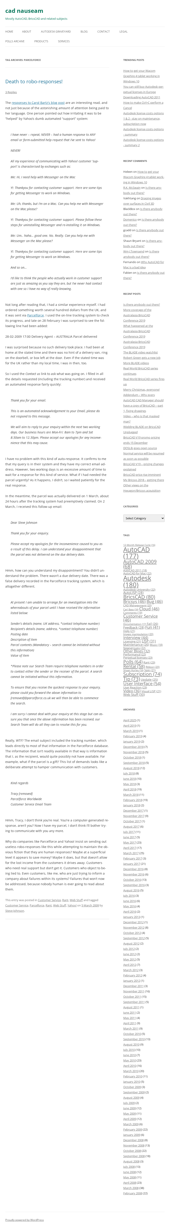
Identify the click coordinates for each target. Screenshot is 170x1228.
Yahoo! (72, 905)
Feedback (133, 627)
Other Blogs (136, 651)
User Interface (142, 684)
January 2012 (131, 981)
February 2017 (132, 858)
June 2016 (129, 901)
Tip (131, 678)
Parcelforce (35, 315)
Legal (124, 31)
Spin (150, 670)
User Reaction (135, 687)
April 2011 (129, 1023)
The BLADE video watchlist (140, 352)
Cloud (149, 608)
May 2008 (129, 1177)
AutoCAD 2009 (140, 564)
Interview (135, 637)
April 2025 (129, 720)
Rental (134, 666)
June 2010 (129, 1055)
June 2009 (129, 1108)
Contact (103, 31)
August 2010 (131, 1044)
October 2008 (132, 1151)
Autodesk (137, 581)
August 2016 (131, 890)
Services (64, 41)
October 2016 (132, 880)
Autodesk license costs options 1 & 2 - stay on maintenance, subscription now (143, 118)
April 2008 (129, 1183)
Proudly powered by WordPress (24, 1220)
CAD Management (137, 605)
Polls (133, 661)
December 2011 (133, 986)
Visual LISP (151, 691)
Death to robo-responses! (34, 81)
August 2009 (131, 1098)
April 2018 (129, 789)
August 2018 (131, 768)
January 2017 (131, 864)
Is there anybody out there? (141, 305)
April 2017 (129, 848)
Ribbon (153, 667)
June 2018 (129, 779)
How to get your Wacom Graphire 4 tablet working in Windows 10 (141, 76)
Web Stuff (76, 900)
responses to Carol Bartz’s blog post (38, 103)
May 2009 (129, 1113)
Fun (152, 627)
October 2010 (132, 1034)
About (26, 31)
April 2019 (129, 725)
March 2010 (131, 1071)
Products (41, 41)
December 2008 (133, 1140)
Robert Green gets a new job (141, 358)
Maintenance (136, 644)
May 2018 (129, 784)
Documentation (134, 624)
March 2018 (131, 795)
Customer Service (49, 900)
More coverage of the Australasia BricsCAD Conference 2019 (137, 315)
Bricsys (134, 601)
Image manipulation (138, 634)
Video (132, 690)
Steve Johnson (14, 911)
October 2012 (132, 933)
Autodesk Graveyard (56, 31)
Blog (84, 31)
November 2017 (133, 816)
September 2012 (134, 938)
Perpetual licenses (138, 658)
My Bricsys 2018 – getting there (143, 480)
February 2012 (132, 975)
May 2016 (129, 906)
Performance (134, 654)
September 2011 (134, 1002)
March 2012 (131, 970)
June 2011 (129, 1013)
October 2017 (132, 821)
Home (9, 31)
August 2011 (131, 1007)
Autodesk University (139, 590)
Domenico (130, 219)
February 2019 (132, 736)
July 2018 (129, 773)
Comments (132, 612)
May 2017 (129, 842)
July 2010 (129, 1050)
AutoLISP (133, 592)
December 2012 (133, 922)
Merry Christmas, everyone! (141, 390)
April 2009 (129, 1119)
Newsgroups (134, 648)
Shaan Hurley (133, 670)
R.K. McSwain (132, 188)
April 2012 (129, 965)
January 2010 (131, 1082)
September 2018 (134, 763)
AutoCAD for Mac (137, 573)
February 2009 (132, 1129)
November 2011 (133, 991)
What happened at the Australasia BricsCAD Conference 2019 (138, 331)
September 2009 (134, 1092)
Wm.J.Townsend (133, 251)
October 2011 (132, 997)
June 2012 (129, 954)
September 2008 (134, 1156)
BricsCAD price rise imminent (142, 475)
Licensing (132, 641)
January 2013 (131, 917)
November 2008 (133, 1145)
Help (129, 631)
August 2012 (131, 943)
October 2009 (132, 1087)
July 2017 (129, 832)
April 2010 (129, 1066)
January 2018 (131, 805)
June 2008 (129, 1172)
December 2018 (133, 747)
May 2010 (129, 1060)
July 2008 (129, 1167)
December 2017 (133, 811)
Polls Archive (15, 41)
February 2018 (132, 800)
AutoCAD (136, 552)
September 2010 (134, 1039)
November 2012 (133, 927)
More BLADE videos (136, 363)
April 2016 (129, 912)
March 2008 (131, 1188)
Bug (155, 601)
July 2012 (129, 949)
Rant (65, 900)
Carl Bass (130, 609)
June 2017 (129, 837)
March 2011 (131, 1028)
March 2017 (131, 853)
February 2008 (132, 1193)
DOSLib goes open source (140, 448)
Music (156, 644)
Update (149, 679)
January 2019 (131, 741)
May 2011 (129, 1018)
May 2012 (129, 959)
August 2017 (131, 826)
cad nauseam (24, 11)
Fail (152, 624)
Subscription (142, 674)
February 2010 (132, 1076)
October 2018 (132, 757)
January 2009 (131, 1135)
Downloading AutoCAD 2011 (141, 97)
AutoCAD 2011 (135, 570)
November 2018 (133, 752)
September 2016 (134, 885)
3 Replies (11, 92)
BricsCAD (139, 596)
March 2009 (131, 1124)
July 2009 (129, 1103)
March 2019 (131, 731)
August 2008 (131, 1161)
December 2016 (133, 869)
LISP (149, 641)
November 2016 (133, 874)
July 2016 (129, 896)
